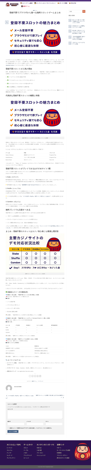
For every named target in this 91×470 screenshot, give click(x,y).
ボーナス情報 (63, 3)
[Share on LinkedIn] (40, 376)
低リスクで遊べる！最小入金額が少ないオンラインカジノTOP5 (78, 21)
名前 (9, 421)
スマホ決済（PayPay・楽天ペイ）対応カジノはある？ (37, 196)
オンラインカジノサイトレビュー (46, 3)
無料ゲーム (26, 6)
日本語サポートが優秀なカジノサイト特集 (78, 26)
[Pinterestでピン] (37, 376)
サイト (47, 421)
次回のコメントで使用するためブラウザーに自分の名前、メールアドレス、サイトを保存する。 (31, 428)
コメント (10, 409)
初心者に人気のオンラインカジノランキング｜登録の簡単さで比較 (78, 32)
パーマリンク (40, 381)
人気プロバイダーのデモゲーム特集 (78, 43)
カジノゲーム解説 (27, 3)
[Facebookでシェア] (30, 376)
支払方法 (73, 3)
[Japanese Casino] (12, 5)
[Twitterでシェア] (32, 376)
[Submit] (83, 11)
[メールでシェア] (35, 376)
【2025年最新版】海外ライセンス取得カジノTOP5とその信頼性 (78, 38)
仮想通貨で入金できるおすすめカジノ (31, 184)
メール (29, 421)
